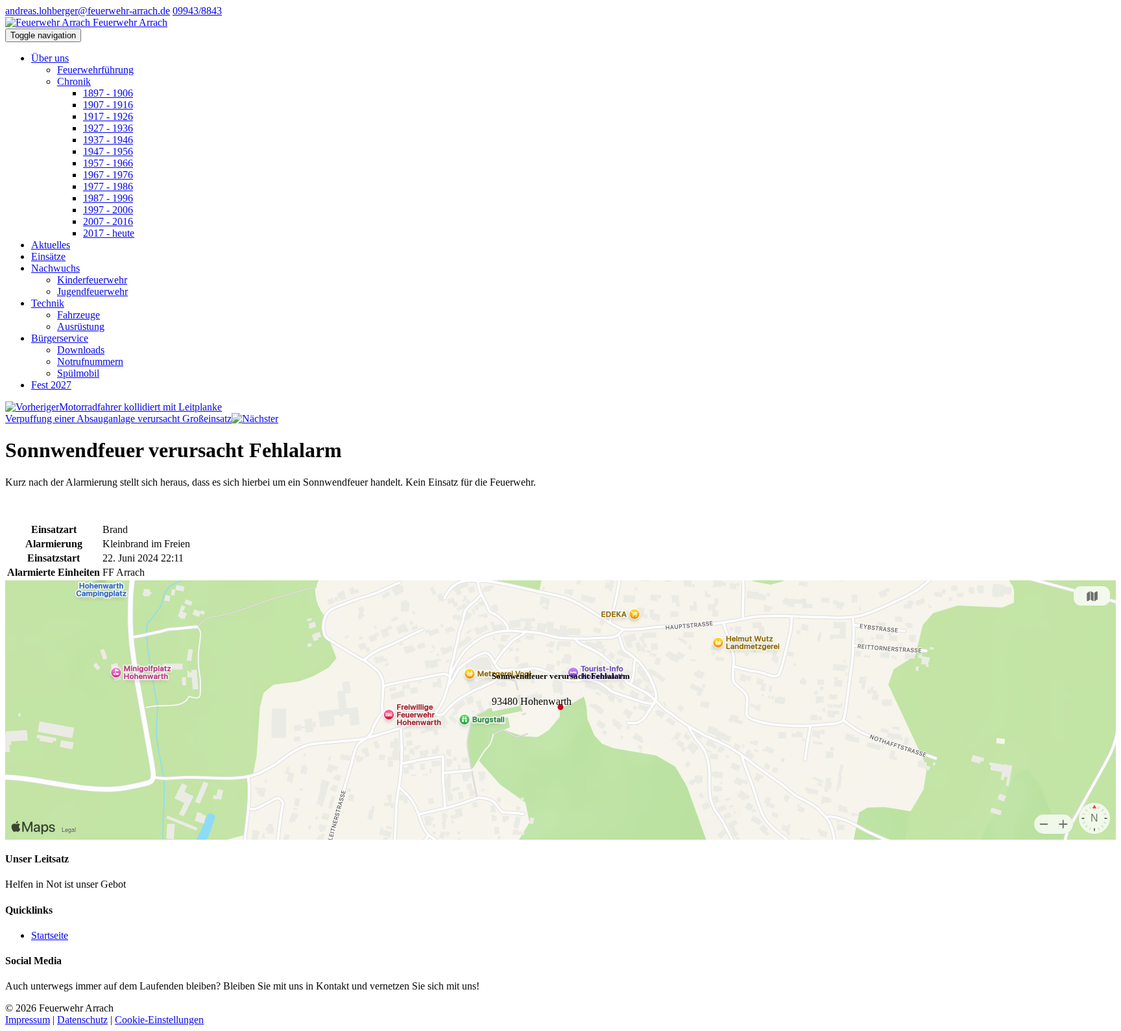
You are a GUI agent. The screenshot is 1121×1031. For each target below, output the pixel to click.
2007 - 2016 (108, 221)
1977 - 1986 (108, 186)
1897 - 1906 (108, 93)
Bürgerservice (59, 338)
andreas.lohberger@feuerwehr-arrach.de (87, 10)
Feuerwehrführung (95, 69)
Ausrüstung (80, 326)
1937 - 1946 (108, 139)
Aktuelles (50, 244)
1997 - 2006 (108, 209)
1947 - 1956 (108, 151)
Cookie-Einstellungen (159, 1019)
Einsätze (48, 256)
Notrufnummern (90, 361)
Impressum (27, 1019)
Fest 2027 (51, 384)
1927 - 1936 (108, 128)
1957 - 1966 (108, 163)
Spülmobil (78, 373)
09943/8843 (197, 10)
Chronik (74, 81)
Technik (47, 303)
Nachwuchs (55, 268)
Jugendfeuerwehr (92, 291)
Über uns (50, 58)
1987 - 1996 (108, 198)
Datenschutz (82, 1019)
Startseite (49, 935)
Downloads (80, 349)
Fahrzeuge (78, 314)
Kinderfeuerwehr (92, 279)
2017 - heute (108, 233)
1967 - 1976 (108, 174)
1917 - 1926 (108, 116)
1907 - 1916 (108, 104)
